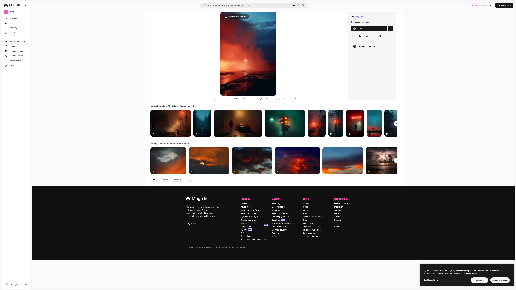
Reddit (337, 226)
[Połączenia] (6, 284)
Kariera (306, 213)
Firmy (274, 236)
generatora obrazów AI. (288, 99)
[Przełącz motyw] (15, 284)
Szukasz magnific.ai (311, 236)
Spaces (244, 203)
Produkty (245, 198)
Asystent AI (246, 207)
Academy (276, 203)
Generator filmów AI (249, 213)
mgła (190, 179)
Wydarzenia (308, 223)
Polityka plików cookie (281, 223)
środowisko (178, 179)
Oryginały (278, 220)
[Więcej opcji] (386, 36)
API (242, 233)
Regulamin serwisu (280, 213)
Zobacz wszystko (188, 106)
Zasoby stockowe (248, 220)
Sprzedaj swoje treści (312, 230)
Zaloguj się (486, 5)
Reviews (306, 210)
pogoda (165, 179)
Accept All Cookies (500, 280)
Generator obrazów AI (250, 210)
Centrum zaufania (279, 230)
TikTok (337, 216)
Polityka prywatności (281, 216)
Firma (306, 198)
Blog (305, 220)
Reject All (479, 280)
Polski (193, 224)
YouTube (337, 210)
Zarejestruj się (504, 5)
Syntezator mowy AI (249, 216)
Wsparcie (276, 210)
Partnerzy (276, 233)
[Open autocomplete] (203, 5)
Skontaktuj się (341, 198)
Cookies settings (279, 226)
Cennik (474, 5)
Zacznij (275, 198)
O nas (305, 207)
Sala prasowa (309, 233)
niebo (155, 179)
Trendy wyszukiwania (312, 216)
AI (235, 99)
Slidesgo (307, 226)
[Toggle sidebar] (26, 5)
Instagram (338, 207)
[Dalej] (396, 123)
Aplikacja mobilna (248, 236)
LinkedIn (337, 213)
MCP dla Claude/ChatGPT (254, 224)
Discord (337, 220)
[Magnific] (197, 199)
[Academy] (11, 284)
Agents (246, 229)
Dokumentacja (278, 207)
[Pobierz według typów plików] (390, 28)
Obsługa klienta (341, 203)
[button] (193, 224)
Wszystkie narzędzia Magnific (253, 239)
